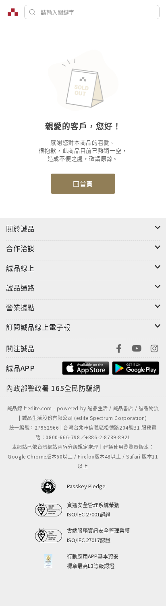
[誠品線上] (12, 12)
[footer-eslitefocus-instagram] (154, 347)
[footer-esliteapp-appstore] (86, 367)
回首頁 (83, 183)
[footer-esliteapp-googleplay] (136, 367)
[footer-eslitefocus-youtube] (136, 347)
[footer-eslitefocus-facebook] (118, 347)
